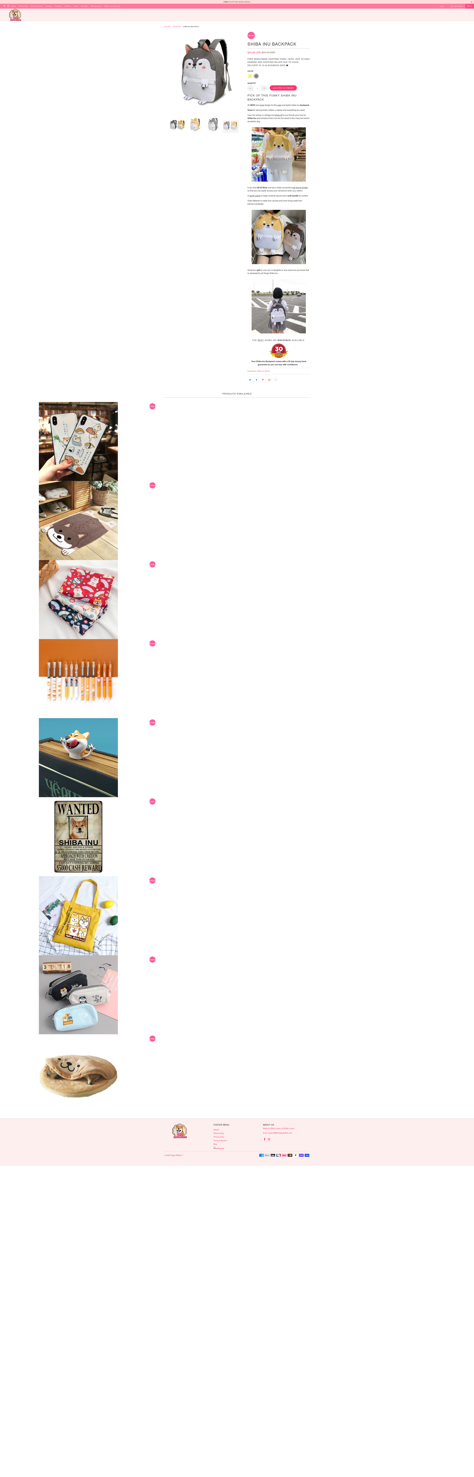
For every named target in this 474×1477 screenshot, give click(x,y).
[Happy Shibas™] (39, 15)
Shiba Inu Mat (78, 520)
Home (13, 6)
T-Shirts (67, 6)
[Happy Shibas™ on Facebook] (4, 6)
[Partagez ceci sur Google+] (269, 379)
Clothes (49, 6)
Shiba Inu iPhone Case (78, 441)
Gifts (76, 6)
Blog (215, 1144)
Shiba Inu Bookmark (78, 757)
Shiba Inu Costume (112, 6)
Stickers (84, 6)
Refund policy (219, 1133)
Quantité (251, 83)
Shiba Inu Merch (263, 371)
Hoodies (58, 6)
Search (216, 1129)
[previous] (168, 72)
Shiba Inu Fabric (78, 599)
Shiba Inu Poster (78, 836)
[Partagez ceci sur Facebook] (256, 379)
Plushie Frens (37, 6)
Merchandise (96, 6)
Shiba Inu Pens (78, 678)
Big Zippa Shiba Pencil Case (78, 994)
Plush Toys (23, 6)
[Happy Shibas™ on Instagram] (8, 6)
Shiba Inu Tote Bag (78, 915)
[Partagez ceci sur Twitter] (250, 379)
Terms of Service (220, 1140)
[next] (240, 72)
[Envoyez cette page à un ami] (275, 379)
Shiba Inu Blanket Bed (78, 1073)
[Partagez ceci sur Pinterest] (263, 379)
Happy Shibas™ (176, 1155)
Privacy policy (219, 1137)
